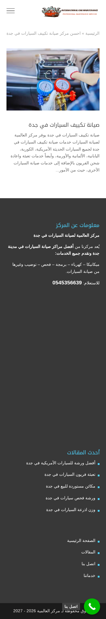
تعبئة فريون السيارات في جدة (69, 474)
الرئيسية (92, 33)
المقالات (88, 552)
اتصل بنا (88, 563)
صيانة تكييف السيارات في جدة (64, 125)
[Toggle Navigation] (10, 12)
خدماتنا (89, 575)
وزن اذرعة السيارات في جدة (70, 509)
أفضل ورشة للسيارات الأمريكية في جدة (60, 463)
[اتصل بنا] (92, 606)
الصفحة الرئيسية (81, 540)
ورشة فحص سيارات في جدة (70, 497)
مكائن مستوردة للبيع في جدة (70, 486)
